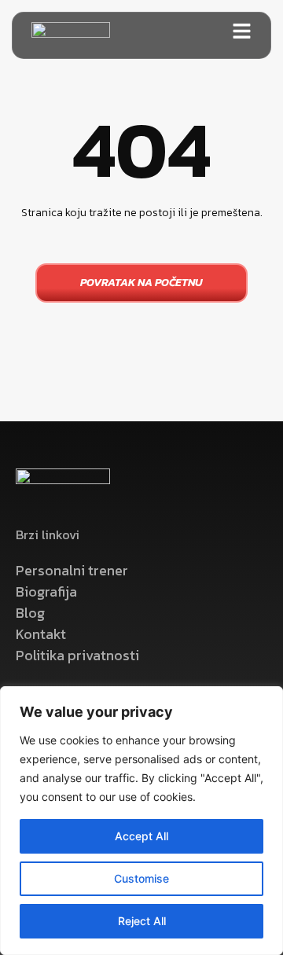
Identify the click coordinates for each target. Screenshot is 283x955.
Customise (141, 878)
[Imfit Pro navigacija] (242, 31)
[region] (141, 820)
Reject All (142, 920)
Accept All (141, 836)
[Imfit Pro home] (70, 35)
